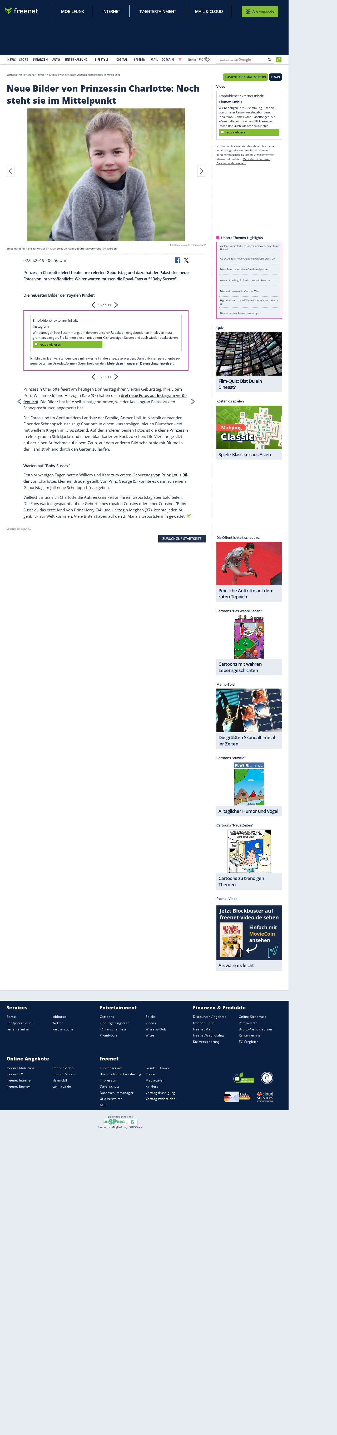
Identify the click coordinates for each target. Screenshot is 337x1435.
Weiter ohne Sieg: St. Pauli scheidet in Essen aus (246, 280)
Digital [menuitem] (122, 59)
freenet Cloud (203, 1023)
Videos (151, 1023)
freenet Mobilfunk (20, 1068)
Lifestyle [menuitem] (102, 59)
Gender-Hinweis (158, 1068)
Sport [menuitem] (23, 59)
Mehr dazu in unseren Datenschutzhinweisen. (140, 363)
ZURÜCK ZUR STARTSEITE (181, 538)
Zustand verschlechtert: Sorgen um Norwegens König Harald (249, 247)
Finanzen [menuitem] (40, 59)
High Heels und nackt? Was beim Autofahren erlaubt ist (249, 302)
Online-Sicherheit (252, 1017)
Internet (111, 11)
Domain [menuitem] (168, 59)
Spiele (150, 1017)
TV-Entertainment (157, 11)
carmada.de (61, 1086)
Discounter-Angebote (209, 1017)
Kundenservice (111, 1068)
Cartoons (107, 1017)
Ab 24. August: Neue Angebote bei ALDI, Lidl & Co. (247, 258)
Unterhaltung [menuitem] (76, 59)
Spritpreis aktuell (20, 1023)
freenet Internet (19, 1080)
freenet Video (62, 1068)
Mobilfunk (72, 11)
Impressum (108, 1080)
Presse (151, 1074)
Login (275, 77)
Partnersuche (62, 1029)
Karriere (152, 1086)
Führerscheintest (113, 1029)
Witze (150, 1035)
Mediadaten (155, 1080)
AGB (103, 1105)
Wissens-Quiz (156, 1029)
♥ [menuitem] (180, 59)
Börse (11, 1017)
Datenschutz (110, 1086)
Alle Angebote (263, 11)
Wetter (57, 1023)
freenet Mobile (64, 1074)
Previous (11, 171)
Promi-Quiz (108, 1035)
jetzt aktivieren (50, 344)
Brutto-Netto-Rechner (255, 1029)
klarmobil (59, 1080)
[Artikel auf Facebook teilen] (178, 260)
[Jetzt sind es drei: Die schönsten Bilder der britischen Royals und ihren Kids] (106, 175)
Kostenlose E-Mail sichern (245, 77)
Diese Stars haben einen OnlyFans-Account (244, 269)
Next (201, 171)
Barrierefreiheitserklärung (120, 1074)
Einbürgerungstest (114, 1023)
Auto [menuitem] (56, 59)
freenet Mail (202, 1029)
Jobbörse (59, 1017)
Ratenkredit (248, 1023)
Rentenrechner (250, 1035)
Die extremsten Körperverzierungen (240, 313)
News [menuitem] (11, 59)
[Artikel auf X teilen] (186, 260)
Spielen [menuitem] (139, 59)
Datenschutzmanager (116, 1093)
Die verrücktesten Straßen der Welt (239, 291)
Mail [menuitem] (154, 59)
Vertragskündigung (160, 1093)
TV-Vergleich (249, 1042)
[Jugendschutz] (120, 1121)
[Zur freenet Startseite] (21, 11)
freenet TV (15, 1074)
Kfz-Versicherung (206, 1042)
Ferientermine (18, 1029)
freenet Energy (18, 1086)
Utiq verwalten (111, 1099)
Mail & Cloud (209, 11)
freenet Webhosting (208, 1035)
